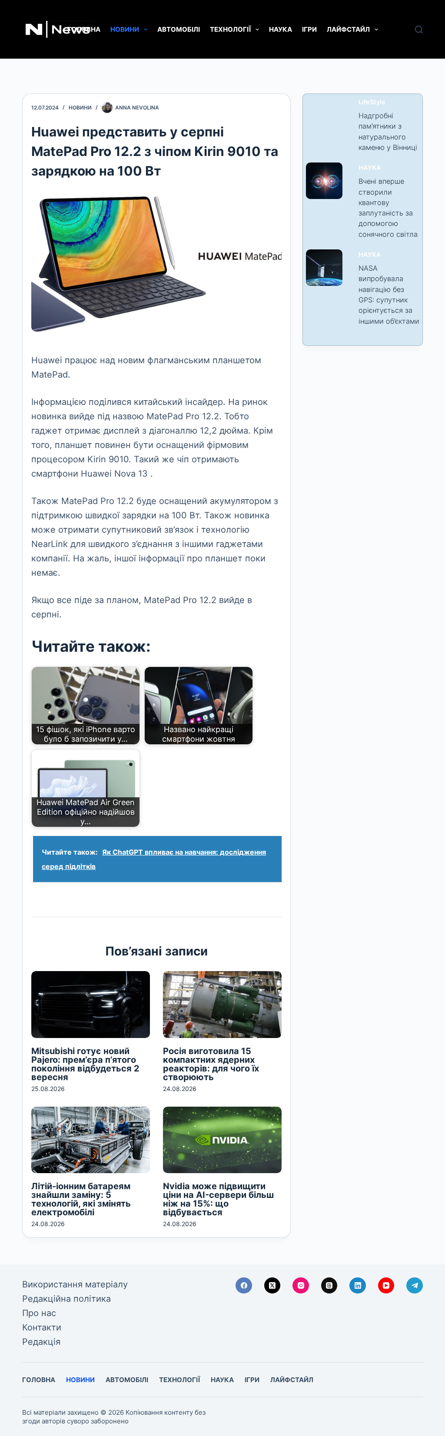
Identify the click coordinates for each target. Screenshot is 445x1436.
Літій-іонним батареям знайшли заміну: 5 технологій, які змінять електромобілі (81, 1199)
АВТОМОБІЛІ (178, 29)
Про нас (39, 1313)
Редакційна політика (66, 1298)
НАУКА (280, 29)
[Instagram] (300, 1285)
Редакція (41, 1342)
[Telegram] (414, 1285)
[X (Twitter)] (272, 1285)
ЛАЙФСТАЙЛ (348, 29)
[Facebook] (244, 1285)
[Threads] (329, 1285)
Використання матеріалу (75, 1284)
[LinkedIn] (357, 1285)
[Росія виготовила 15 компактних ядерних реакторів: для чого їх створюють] (222, 1004)
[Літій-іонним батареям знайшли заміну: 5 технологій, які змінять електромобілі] (90, 1140)
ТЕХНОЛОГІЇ (230, 29)
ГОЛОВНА (83, 29)
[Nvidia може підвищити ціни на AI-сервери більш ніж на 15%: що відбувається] (222, 1140)
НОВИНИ (124, 29)
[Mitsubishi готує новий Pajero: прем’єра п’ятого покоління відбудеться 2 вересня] (90, 1004)
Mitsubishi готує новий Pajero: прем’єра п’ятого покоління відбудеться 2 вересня (85, 1064)
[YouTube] (386, 1285)
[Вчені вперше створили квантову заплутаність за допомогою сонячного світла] (324, 181)
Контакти (41, 1327)
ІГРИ (309, 29)
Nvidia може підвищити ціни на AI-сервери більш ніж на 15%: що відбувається (218, 1199)
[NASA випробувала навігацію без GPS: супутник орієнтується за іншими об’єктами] (324, 267)
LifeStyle (372, 102)
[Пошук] (419, 29)
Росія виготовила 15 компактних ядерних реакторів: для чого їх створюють (211, 1064)
